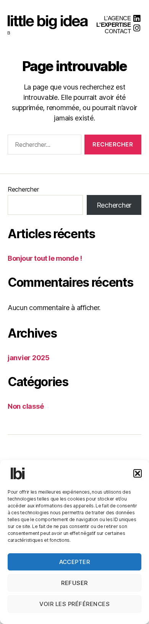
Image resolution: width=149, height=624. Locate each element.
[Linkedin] (136, 18)
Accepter (74, 562)
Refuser (74, 583)
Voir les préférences (74, 604)
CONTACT (118, 31)
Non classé (26, 406)
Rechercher (23, 189)
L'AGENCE (117, 18)
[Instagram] (136, 28)
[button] (137, 473)
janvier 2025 (29, 358)
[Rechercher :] (43, 146)
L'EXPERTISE (113, 24)
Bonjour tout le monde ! (45, 258)
